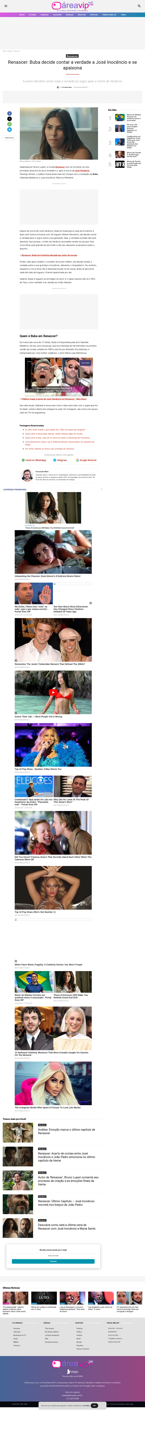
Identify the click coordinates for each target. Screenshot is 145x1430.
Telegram (62, 460)
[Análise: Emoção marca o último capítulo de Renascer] (18, 1133)
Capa (4, 51)
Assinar (53, 1261)
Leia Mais (86, 1405)
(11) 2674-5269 (72, 1398)
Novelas (10, 51)
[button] (126, 6)
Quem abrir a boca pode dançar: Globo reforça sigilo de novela (54, 434)
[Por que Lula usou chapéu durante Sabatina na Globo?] (120, 131)
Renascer (17, 51)
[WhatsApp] (9, 124)
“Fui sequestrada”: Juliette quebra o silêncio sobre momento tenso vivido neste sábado (14, 1310)
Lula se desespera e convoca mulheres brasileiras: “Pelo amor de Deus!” (72, 1309)
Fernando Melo (67, 87)
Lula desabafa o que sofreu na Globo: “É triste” (100, 1308)
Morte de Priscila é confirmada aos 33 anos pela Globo (134, 164)
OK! (94, 1405)
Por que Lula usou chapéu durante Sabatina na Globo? (132, 128)
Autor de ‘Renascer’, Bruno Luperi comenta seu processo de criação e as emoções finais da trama (68, 1181)
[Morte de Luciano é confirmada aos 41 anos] (44, 1298)
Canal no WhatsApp (35, 460)
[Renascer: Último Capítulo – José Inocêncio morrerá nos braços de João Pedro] (18, 1204)
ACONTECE (79, 1323)
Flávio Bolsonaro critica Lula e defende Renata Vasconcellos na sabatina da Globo (59, 443)
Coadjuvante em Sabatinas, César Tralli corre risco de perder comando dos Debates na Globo (133, 142)
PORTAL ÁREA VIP (113, 1323)
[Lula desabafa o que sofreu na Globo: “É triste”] (101, 1298)
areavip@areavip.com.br (72, 1395)
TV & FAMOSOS (17, 1323)
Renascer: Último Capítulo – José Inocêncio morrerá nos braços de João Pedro (66, 1202)
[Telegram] (9, 129)
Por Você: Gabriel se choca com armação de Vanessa (49, 449)
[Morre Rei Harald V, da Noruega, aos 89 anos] (120, 157)
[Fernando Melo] (58, 87)
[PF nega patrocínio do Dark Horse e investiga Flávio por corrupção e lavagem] (129, 1298)
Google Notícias (88, 460)
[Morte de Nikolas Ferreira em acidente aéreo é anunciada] (120, 120)
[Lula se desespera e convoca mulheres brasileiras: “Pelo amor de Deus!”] (72, 1298)
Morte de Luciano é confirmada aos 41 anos (43, 1308)
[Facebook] (9, 113)
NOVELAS (47, 1323)
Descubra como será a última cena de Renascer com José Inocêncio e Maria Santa (66, 1226)
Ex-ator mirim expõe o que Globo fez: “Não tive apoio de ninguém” (55, 430)
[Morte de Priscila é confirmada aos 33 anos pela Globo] (120, 167)
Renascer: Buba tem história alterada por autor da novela (49, 255)
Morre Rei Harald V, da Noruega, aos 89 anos (134, 154)
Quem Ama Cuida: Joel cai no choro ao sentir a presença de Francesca (57, 438)
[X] (9, 119)
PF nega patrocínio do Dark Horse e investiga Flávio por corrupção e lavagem (128, 1309)
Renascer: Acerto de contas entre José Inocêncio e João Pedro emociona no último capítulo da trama (66, 1157)
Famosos (5, 1303)
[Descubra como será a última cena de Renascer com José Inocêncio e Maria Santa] (18, 1228)
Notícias (34, 1303)
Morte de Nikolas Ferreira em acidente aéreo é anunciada (134, 117)
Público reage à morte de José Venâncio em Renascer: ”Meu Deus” (54, 399)
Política (62, 1303)
